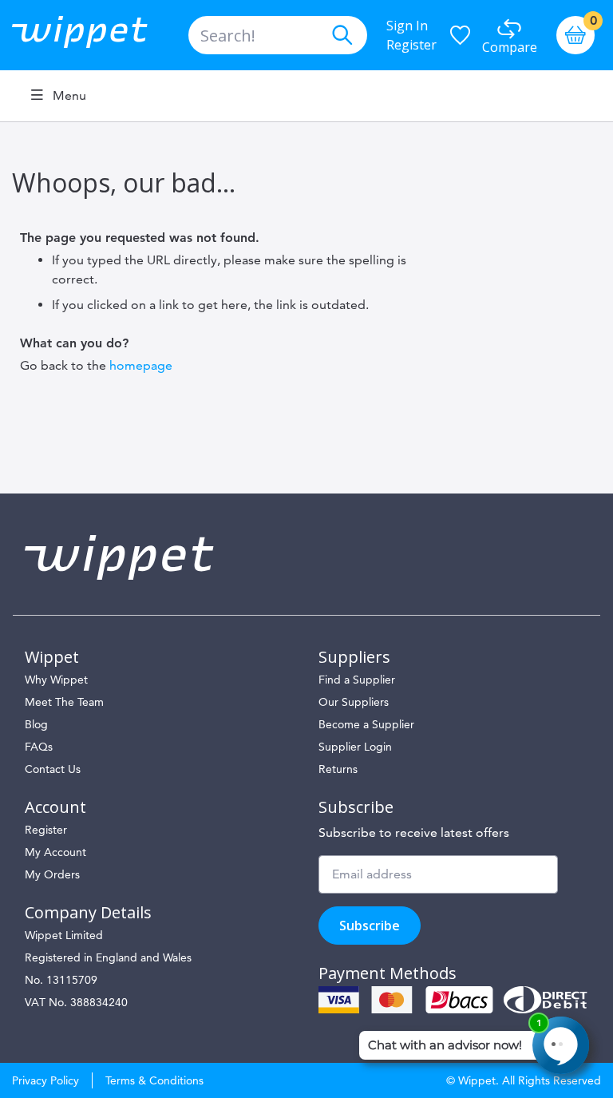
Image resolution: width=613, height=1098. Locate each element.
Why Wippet (56, 679)
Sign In (407, 25)
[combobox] (277, 35)
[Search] (341, 35)
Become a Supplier (366, 724)
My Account (55, 852)
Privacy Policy (45, 1080)
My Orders (52, 874)
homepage (140, 365)
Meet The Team (64, 702)
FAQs (39, 746)
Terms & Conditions (154, 1080)
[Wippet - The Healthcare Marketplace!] (93, 35)
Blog (36, 724)
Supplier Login (355, 746)
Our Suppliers (353, 702)
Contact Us (53, 769)
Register (411, 45)
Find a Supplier (356, 679)
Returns (338, 769)
